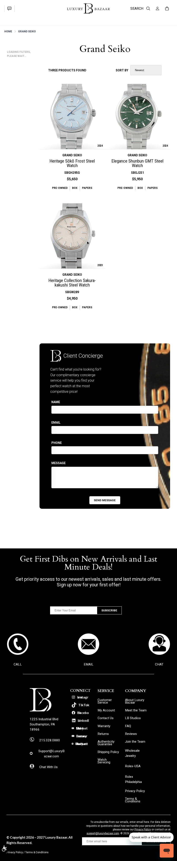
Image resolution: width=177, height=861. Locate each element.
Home (8, 31)
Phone (56, 443)
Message (58, 463)
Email (55, 422)
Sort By (122, 70)
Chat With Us (48, 767)
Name (55, 402)
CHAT (159, 664)
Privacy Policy (142, 829)
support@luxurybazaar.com (103, 833)
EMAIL (88, 664)
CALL (18, 664)
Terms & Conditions (37, 852)
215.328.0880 (49, 740)
